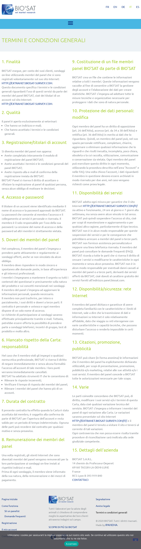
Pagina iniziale (10, 499)
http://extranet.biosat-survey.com (27, 83)
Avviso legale (103, 505)
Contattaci (80, 479)
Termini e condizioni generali (111, 512)
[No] (135, 539)
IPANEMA (111, 524)
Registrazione (9, 522)
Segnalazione (103, 499)
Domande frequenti (15, 516)
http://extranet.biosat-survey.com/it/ (110, 205)
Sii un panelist (12, 511)
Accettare (71, 543)
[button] (70, 23)
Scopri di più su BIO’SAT (63, 527)
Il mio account (9, 529)
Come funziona (10, 505)
